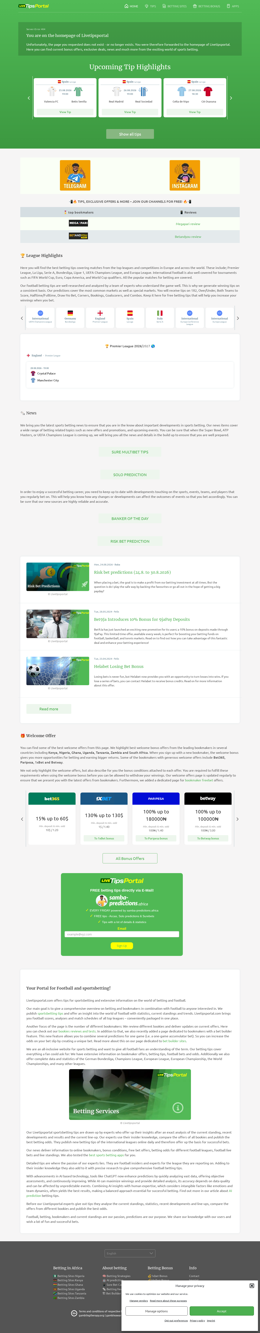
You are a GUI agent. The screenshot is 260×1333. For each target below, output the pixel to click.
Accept (221, 1311)
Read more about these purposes (168, 1300)
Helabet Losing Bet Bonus (119, 666)
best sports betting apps (106, 1155)
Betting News (115, 1289)
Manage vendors (139, 1300)
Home (133, 6)
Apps (235, 6)
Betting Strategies (118, 1276)
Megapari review (188, 224)
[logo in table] (78, 225)
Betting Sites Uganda (71, 1289)
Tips (153, 6)
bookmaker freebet (199, 780)
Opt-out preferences (176, 1320)
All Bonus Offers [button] (130, 858)
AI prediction (115, 1280)
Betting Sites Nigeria (70, 1276)
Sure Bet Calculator (119, 1284)
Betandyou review (188, 236)
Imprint (211, 1320)
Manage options (156, 1311)
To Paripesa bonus (156, 838)
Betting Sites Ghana (70, 1284)
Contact (194, 1276)
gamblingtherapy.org (91, 1315)
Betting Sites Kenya (70, 1280)
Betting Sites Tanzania (71, 1293)
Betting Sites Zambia (70, 1298)
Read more (48, 708)
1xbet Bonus (159, 1276)
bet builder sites (174, 1041)
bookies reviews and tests (77, 1031)
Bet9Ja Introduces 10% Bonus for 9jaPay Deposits (142, 619)
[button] (252, 1286)
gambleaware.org (117, 1315)
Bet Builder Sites (117, 1293)
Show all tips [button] (130, 134)
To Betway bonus (208, 838)
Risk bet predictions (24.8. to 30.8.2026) (132, 572)
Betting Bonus (209, 6)
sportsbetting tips (50, 1013)
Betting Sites (176, 6)
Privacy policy (197, 1320)
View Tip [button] (65, 112)
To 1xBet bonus (104, 838)
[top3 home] (78, 238)
